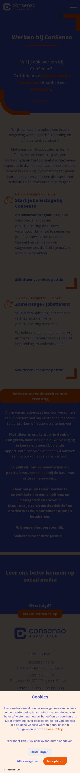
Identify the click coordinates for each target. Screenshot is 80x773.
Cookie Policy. (53, 729)
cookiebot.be (14, 770)
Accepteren (55, 761)
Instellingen (40, 752)
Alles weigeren (27, 761)
